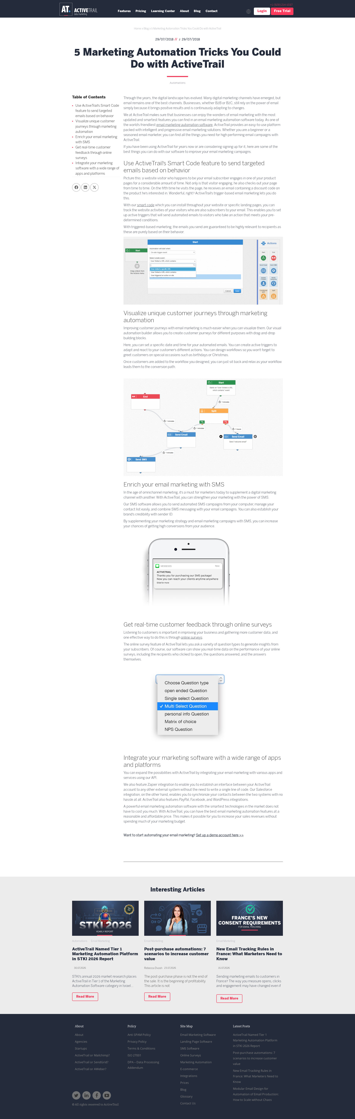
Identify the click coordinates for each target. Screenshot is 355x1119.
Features (124, 11)
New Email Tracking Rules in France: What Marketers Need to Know (249, 954)
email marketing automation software (184, 125)
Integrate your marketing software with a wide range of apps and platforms (97, 169)
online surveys (191, 638)
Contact (211, 11)
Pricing (141, 11)
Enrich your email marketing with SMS (96, 139)
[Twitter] (76, 1095)
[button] (76, 187)
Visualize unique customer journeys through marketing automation (95, 127)
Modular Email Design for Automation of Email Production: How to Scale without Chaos (256, 1094)
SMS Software (189, 1048)
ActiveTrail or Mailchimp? (92, 1055)
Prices (184, 1083)
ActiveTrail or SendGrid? (91, 1062)
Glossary (186, 1096)
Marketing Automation (196, 1062)
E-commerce (189, 1069)
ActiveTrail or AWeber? (90, 1069)
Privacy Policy (137, 1042)
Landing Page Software (196, 1042)
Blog (197, 11)
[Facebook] (96, 1095)
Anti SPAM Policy (139, 1035)
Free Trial (282, 11)
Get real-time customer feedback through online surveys (93, 153)
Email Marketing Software (198, 1035)
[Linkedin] (86, 1095)
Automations (177, 82)
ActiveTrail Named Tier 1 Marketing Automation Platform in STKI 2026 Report (105, 954)
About (184, 11)
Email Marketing (100, 941)
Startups (81, 1048)
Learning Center (163, 11)
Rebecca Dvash (153, 968)
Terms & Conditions (141, 1048)
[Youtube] (107, 1095)
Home (137, 28)
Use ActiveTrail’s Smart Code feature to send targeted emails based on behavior (97, 111)
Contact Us (188, 1103)
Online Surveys (190, 1055)
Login (262, 11)
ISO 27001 (134, 1055)
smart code (145, 205)
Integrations (188, 1076)
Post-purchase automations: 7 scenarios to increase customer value (176, 954)
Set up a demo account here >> (220, 835)
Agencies (81, 1042)
